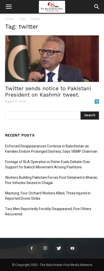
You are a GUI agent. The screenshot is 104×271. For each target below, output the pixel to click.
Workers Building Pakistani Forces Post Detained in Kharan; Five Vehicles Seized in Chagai (51, 180)
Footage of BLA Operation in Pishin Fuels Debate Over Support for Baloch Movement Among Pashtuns (47, 164)
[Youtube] (72, 248)
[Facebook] (32, 248)
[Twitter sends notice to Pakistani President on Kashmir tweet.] (52, 58)
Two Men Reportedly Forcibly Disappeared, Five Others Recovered (48, 211)
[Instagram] (45, 248)
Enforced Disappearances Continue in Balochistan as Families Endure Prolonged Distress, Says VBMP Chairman (51, 148)
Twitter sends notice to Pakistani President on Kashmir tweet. (48, 91)
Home (9, 19)
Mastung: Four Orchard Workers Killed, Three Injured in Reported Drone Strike (48, 195)
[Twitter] (59, 248)
